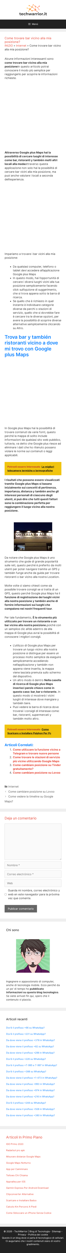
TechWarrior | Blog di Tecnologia (32, 1231)
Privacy (22, 1234)
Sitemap (56, 1231)
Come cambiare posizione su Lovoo (36, 772)
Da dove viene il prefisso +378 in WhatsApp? (30, 1040)
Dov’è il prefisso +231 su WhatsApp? (26, 1033)
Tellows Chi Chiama (17, 1175)
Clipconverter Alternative (20, 1194)
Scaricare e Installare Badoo (21, 1200)
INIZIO (9, 45)
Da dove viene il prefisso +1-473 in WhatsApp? (31, 1077)
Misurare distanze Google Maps (23, 1156)
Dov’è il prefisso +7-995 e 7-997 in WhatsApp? (31, 1065)
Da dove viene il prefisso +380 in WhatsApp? (30, 1115)
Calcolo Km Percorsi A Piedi (21, 1206)
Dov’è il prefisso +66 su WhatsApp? (25, 1027)
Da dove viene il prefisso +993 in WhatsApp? (30, 1084)
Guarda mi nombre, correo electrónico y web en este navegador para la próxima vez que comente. (34, 894)
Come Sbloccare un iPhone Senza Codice (28, 1212)
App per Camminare (17, 1169)
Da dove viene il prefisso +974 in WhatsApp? (30, 1090)
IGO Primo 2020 (14, 1144)
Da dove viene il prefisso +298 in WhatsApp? (30, 1052)
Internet (21, 45)
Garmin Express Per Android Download (27, 1187)
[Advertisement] (33, 118)
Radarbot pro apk (15, 1150)
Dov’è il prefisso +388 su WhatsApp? (26, 1071)
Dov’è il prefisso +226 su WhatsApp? (26, 1059)
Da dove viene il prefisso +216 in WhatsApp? (30, 1096)
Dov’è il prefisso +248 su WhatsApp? (26, 1102)
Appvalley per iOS (15, 1181)
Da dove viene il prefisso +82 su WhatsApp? (30, 1046)
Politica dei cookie (38, 1234)
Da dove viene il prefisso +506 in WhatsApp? (30, 1109)
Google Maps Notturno (18, 1162)
